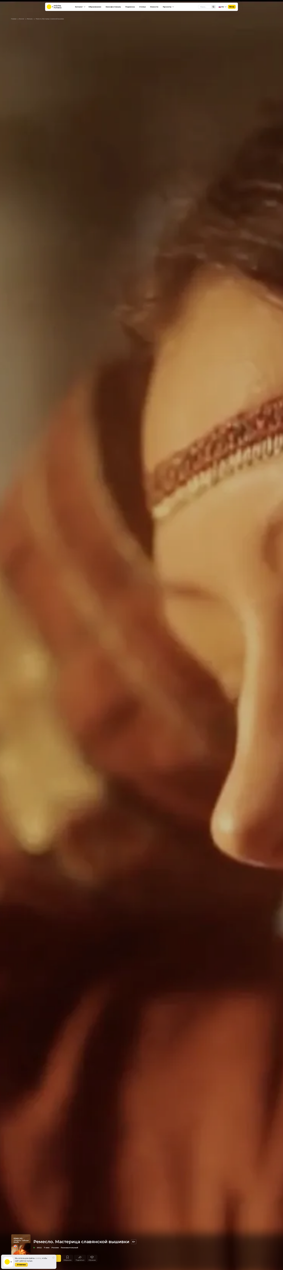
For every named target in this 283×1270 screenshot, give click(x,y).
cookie (38, 1258)
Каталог (79, 7)
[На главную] (55, 7)
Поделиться (80, 1260)
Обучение (92, 1260)
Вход (231, 7)
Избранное (68, 1260)
